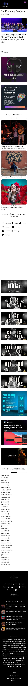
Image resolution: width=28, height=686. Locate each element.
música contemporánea (22, 656)
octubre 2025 (4, 492)
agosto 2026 (4, 475)
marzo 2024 (4, 535)
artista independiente (9, 639)
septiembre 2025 (5, 494)
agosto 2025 (4, 497)
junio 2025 (4, 502)
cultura (4, 649)
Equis (16, 223)
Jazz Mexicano (17, 653)
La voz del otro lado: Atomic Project (16, 611)
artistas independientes (19, 639)
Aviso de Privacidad (14, 676)
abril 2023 (3, 562)
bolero (9, 641)
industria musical (6, 653)
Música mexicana (16, 662)
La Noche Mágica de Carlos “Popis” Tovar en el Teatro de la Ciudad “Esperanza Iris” (13, 38)
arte (3, 639)
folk (18, 651)
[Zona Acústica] (5, 6)
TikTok (24, 223)
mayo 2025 (4, 504)
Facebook (8, 223)
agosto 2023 (4, 552)
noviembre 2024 (5, 516)
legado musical (23, 653)
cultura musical (16, 649)
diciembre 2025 (5, 487)
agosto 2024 (4, 523)
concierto (13, 647)
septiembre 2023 (5, 550)
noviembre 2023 (5, 545)
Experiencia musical (13, 651)
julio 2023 (3, 555)
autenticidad (5, 641)
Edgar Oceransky (22, 649)
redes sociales (17, 664)
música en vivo (15, 658)
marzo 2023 (4, 564)
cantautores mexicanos (21, 643)
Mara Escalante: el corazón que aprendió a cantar (14, 623)
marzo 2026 (4, 482)
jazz (12, 654)
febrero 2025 (4, 511)
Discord (8, 231)
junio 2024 (4, 528)
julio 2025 (3, 499)
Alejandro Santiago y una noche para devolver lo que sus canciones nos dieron (16, 606)
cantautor (21, 641)
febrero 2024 (4, 538)
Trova (23, 664)
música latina (17, 660)
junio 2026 (4, 478)
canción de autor (14, 641)
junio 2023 (4, 557)
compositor (9, 647)
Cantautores (14, 643)
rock (21, 664)
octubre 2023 (4, 547)
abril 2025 (3, 506)
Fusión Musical (22, 651)
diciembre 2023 (5, 543)
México (3, 656)
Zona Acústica (14, 666)
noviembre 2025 (5, 490)
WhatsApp (17, 231)
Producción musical (10, 664)
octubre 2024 (4, 518)
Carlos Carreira (16, 645)
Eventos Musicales (5, 651)
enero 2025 (4, 514)
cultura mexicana (9, 649)
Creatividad (23, 647)
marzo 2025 (4, 509)
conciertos (18, 647)
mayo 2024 (4, 530)
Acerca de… (14, 680)
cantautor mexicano (8, 645)
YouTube (17, 227)
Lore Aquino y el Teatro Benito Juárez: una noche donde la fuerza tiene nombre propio (15, 618)
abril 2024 (3, 533)
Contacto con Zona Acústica (14, 678)
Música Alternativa (13, 656)
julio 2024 (3, 526)
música (7, 656)
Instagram (8, 227)
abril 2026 (3, 480)
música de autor (6, 658)
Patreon (8, 235)
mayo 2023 (4, 559)
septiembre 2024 (5, 521)
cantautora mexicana (7, 643)
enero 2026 (4, 485)
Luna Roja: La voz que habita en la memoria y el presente (15, 628)
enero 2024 (4, 540)
